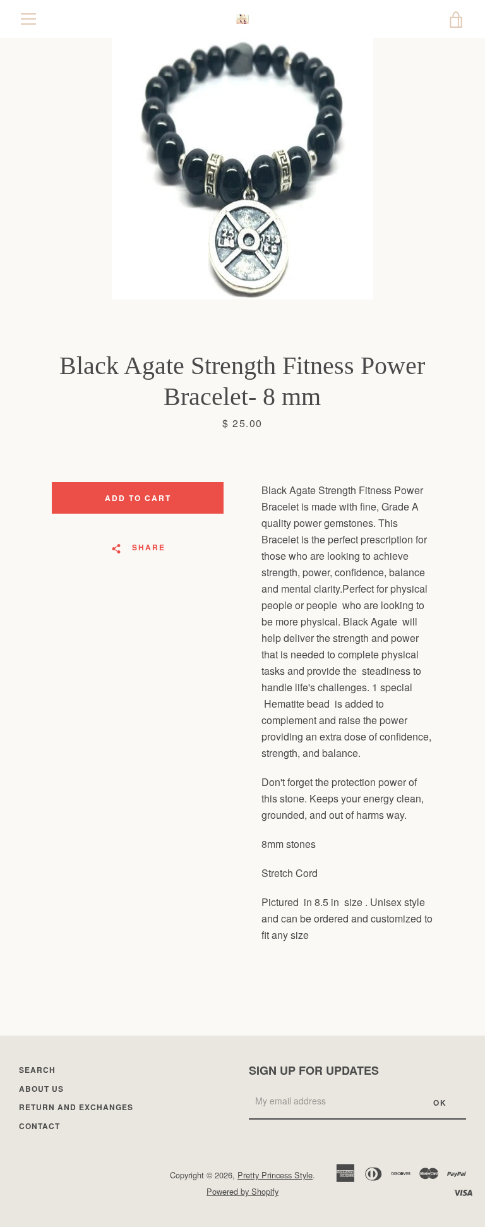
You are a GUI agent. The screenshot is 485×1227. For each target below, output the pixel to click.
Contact (39, 1126)
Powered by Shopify (242, 1191)
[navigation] (28, 19)
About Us (41, 1088)
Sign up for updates (314, 1070)
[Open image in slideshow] (242, 168)
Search (37, 1069)
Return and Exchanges (76, 1107)
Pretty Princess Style (275, 1175)
